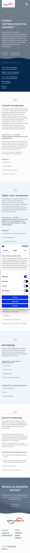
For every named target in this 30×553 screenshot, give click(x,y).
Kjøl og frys (17, 535)
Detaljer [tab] (15, 250)
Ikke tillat (15, 305)
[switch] (26, 281)
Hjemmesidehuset (11, 546)
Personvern (4, 548)
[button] (5, 53)
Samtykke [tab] (5, 250)
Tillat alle (15, 297)
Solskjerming (18, 537)
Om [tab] (25, 250)
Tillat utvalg (15, 301)
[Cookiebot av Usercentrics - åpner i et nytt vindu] (21, 246)
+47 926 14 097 (5, 532)
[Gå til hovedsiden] (13, 3)
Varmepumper (18, 532)
